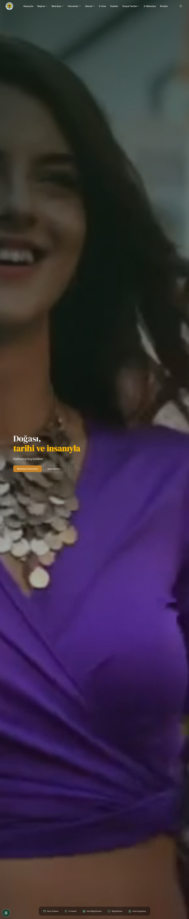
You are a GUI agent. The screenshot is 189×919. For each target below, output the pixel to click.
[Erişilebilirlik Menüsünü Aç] (6, 913)
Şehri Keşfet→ (54, 468)
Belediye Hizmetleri (27, 468)
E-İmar (102, 6)
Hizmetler (73, 6)
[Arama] (180, 6)
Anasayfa (28, 6)
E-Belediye (150, 6)
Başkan (41, 6)
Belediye (56, 6)
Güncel (89, 6)
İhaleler (114, 6)
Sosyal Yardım (129, 6)
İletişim (164, 6)
